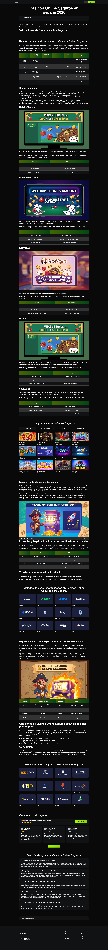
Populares (26, 428)
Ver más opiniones (54, 846)
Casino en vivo (44, 428)
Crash (61, 428)
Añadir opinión (81, 821)
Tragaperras (79, 428)
